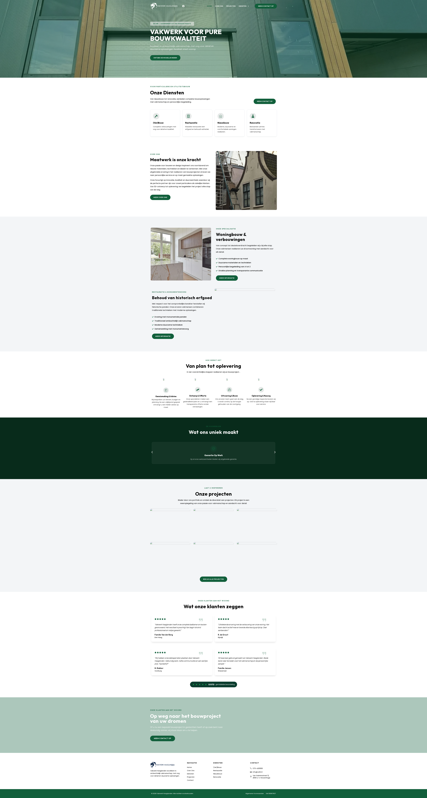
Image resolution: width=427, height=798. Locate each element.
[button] (172, 24)
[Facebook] (183, 6)
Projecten (231, 6)
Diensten (242, 6)
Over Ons (219, 6)
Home (209, 6)
